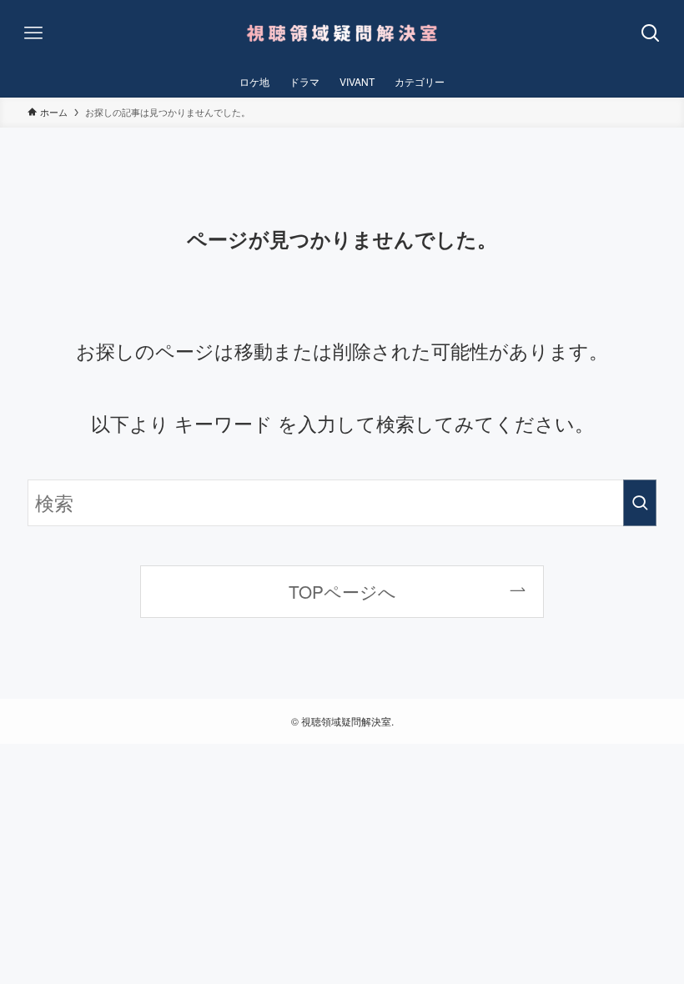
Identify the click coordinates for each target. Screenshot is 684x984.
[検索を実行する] (639, 502)
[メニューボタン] (33, 33)
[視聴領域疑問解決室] (342, 33)
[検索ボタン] (650, 33)
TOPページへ (342, 591)
